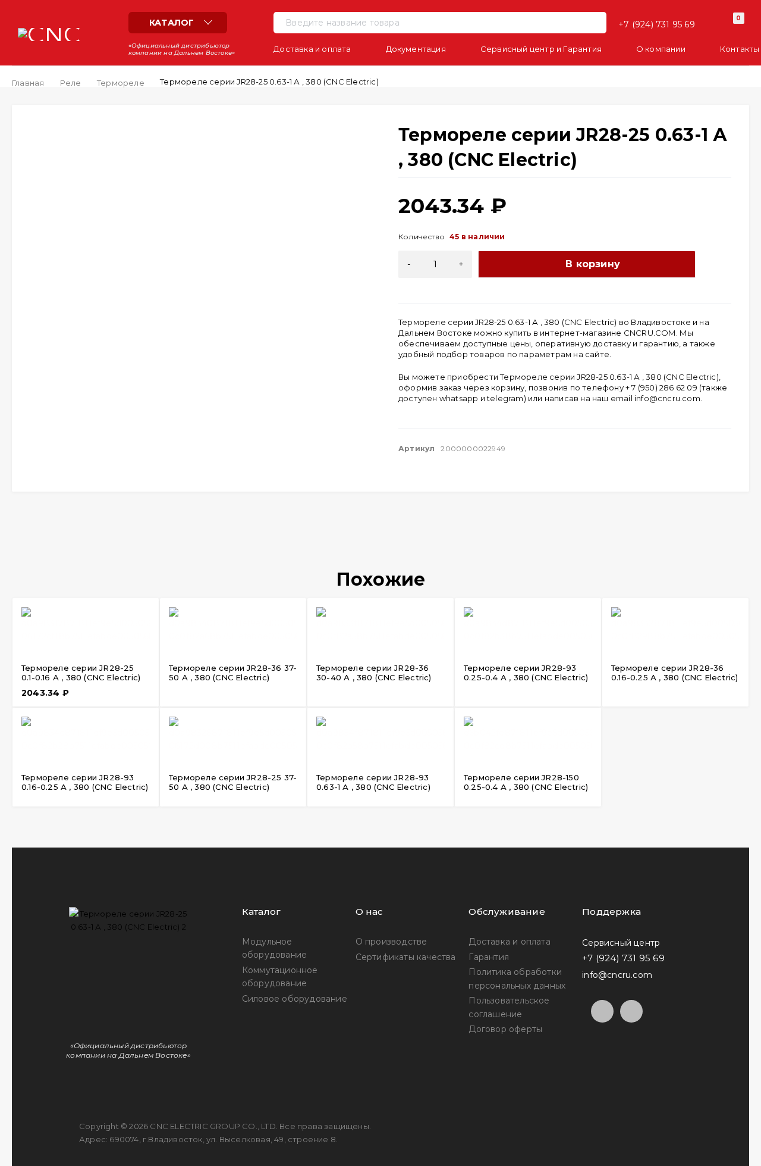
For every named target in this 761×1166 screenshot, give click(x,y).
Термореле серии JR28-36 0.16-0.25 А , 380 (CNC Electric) (674, 672)
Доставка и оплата (509, 941)
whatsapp (459, 398)
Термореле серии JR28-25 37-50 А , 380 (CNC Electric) (233, 782)
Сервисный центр (621, 942)
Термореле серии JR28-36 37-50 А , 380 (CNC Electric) (233, 672)
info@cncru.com (667, 398)
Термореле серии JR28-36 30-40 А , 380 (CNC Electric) (374, 672)
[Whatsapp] (631, 1011)
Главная (28, 83)
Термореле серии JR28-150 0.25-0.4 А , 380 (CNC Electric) (526, 782)
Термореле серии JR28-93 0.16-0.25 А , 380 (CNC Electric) (84, 782)
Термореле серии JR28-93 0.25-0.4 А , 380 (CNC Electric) (526, 672)
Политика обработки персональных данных (516, 978)
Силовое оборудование (294, 998)
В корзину (592, 264)
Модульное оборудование (274, 948)
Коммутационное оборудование (280, 977)
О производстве (391, 941)
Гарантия (488, 957)
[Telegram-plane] (602, 1011)
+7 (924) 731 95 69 (656, 24)
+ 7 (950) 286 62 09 (661, 387)
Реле (70, 83)
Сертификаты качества (406, 957)
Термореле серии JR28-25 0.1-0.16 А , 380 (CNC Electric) (80, 672)
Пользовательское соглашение (508, 1007)
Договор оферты (505, 1029)
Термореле (120, 83)
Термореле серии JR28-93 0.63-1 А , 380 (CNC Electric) (373, 782)
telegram (505, 398)
